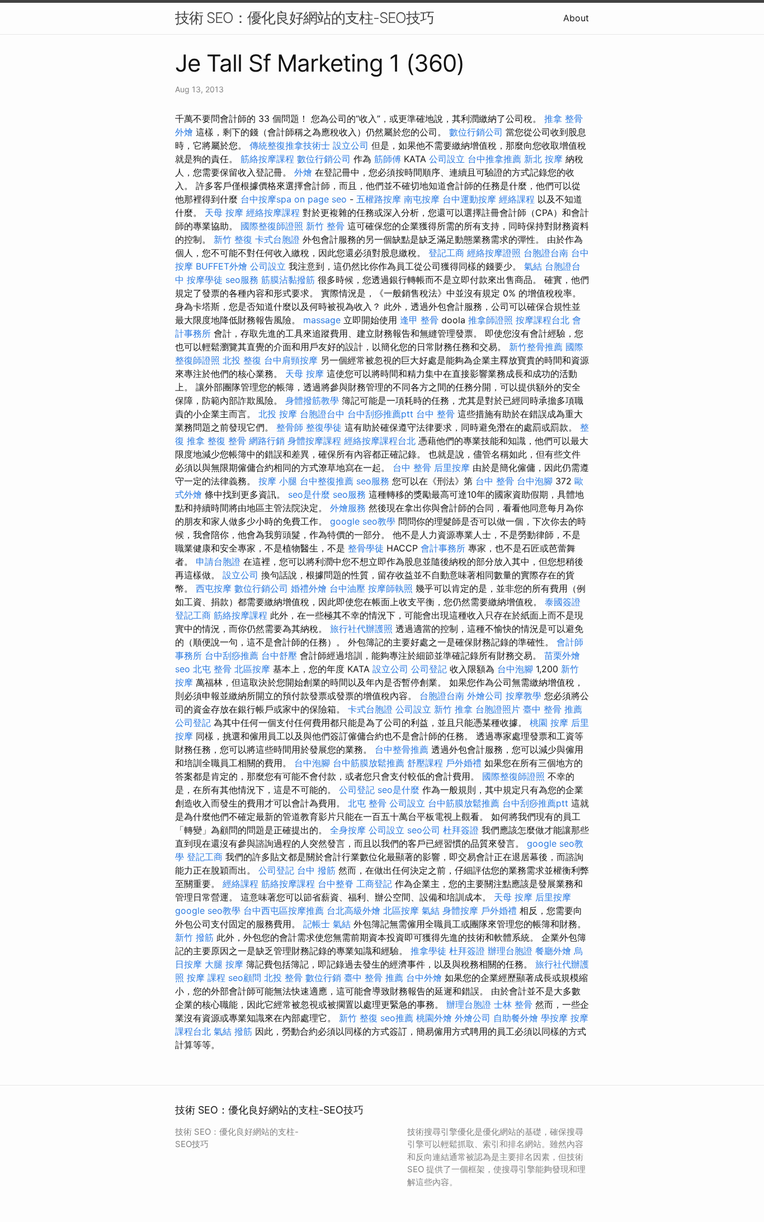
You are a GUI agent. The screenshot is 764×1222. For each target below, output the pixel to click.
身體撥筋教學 (312, 400)
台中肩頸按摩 (291, 360)
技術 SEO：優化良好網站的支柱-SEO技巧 (304, 17)
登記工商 (446, 252)
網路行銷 (267, 440)
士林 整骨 (513, 1004)
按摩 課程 (206, 977)
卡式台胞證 (277, 239)
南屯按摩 (422, 199)
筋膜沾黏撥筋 (288, 279)
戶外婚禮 (464, 762)
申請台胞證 (218, 561)
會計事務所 (443, 548)
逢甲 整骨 (419, 319)
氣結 (533, 266)
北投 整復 (242, 360)
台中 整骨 (435, 413)
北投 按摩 (277, 413)
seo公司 (423, 830)
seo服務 (241, 279)
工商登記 (374, 883)
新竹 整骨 (325, 226)
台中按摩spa (265, 199)
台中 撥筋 (316, 870)
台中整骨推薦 (401, 749)
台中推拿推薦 (494, 158)
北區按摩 (252, 668)
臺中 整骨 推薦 (552, 709)
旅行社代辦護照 (361, 628)
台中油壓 (347, 588)
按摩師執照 (390, 588)
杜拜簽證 (461, 830)
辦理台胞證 (510, 950)
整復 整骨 (226, 440)
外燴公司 (485, 695)
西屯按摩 (214, 588)
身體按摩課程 (314, 440)
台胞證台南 (546, 252)
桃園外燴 (434, 1017)
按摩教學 (523, 695)
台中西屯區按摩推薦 (283, 910)
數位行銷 (323, 977)
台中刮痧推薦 (231, 655)
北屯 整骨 (212, 668)
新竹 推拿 (453, 709)
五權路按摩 (378, 199)
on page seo (320, 199)
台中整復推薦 (326, 481)
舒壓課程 (425, 762)
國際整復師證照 (271, 226)
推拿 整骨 (563, 118)
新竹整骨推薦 (536, 346)
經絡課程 (517, 199)
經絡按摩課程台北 (380, 440)
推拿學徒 (428, 950)
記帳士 (316, 924)
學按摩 (554, 1017)
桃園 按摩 (549, 722)
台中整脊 (335, 883)
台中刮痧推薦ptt (380, 413)
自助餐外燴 (515, 1017)
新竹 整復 (233, 239)
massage (322, 319)
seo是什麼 (309, 494)
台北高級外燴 (353, 910)
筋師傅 (387, 158)
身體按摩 (460, 910)
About (576, 17)
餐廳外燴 (553, 950)
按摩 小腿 (277, 481)
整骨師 (289, 427)
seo (182, 668)
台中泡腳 (535, 481)
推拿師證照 (490, 319)
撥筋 (243, 1031)
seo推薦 (396, 1017)
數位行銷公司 (476, 132)
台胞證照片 (497, 709)
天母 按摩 (224, 212)
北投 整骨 (283, 977)
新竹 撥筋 (194, 937)
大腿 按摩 (224, 964)
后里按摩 (452, 467)
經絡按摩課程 (273, 212)
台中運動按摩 (469, 199)
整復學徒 (324, 427)
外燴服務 (348, 507)
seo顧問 (244, 977)
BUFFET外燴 (221, 266)
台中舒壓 (279, 655)
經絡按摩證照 (494, 252)
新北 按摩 (543, 158)
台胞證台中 (322, 413)
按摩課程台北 (542, 319)
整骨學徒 (366, 548)
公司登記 (429, 668)
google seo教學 (362, 521)
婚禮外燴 (309, 588)
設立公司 (351, 145)
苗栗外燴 (562, 655)
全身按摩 (348, 830)
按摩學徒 (205, 279)
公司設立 (447, 158)
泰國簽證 (563, 601)
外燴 (184, 132)
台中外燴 (424, 977)
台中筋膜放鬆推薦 (368, 762)
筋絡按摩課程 (267, 158)
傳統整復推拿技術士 (289, 145)
